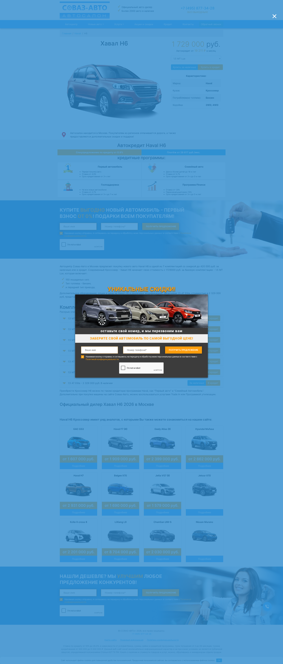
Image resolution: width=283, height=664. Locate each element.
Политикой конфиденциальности (102, 359)
